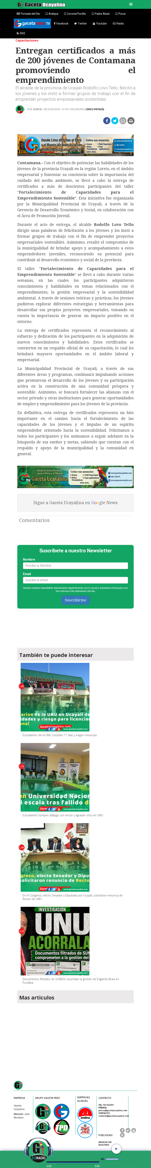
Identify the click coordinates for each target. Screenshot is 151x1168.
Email (27, 574)
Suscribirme (75, 600)
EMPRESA (19, 1097)
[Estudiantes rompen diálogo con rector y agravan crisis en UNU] (55, 777)
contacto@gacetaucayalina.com (114, 1116)
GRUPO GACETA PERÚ (47, 1097)
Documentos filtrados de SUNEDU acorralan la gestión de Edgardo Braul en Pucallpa (71, 980)
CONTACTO (105, 1097)
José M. (37, 109)
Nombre (29, 559)
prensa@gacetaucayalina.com (113, 1110)
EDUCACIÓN (77, 109)
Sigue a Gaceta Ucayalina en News (75, 502)
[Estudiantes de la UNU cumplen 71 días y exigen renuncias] (55, 697)
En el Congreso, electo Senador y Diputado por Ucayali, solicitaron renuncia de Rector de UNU (72, 897)
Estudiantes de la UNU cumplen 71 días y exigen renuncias (60, 735)
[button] (52, 14)
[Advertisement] (75, 1037)
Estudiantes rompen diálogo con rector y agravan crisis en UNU (63, 815)
